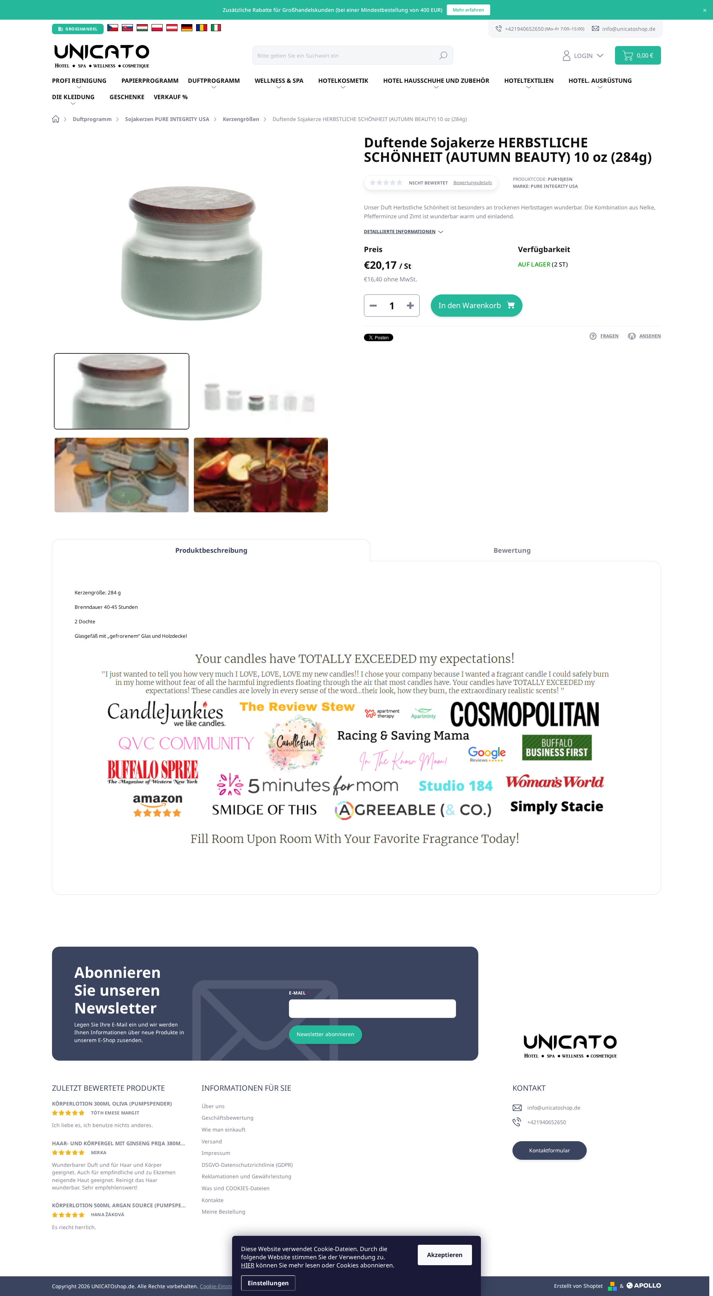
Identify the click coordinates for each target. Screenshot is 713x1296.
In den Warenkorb (470, 305)
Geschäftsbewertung (228, 1117)
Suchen (443, 55)
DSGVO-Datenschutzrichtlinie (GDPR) (247, 1164)
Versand (212, 1141)
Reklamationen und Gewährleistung (247, 1176)
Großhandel (81, 29)
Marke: (545, 186)
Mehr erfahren (468, 10)
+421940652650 (546, 1122)
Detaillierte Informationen (400, 232)
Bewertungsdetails (472, 183)
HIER (247, 1265)
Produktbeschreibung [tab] (211, 550)
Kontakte (213, 1200)
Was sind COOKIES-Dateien (236, 1188)
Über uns (213, 1106)
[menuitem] (86, 81)
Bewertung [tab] (512, 550)
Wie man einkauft (223, 1129)
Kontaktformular (549, 1150)
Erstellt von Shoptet (578, 1285)
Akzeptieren (445, 1255)
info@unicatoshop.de (553, 1107)
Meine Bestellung (223, 1211)
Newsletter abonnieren (325, 1034)
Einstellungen (268, 1283)
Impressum (216, 1152)
